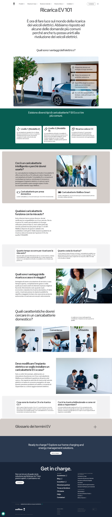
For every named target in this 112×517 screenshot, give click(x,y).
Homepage (17, 504)
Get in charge (55, 453)
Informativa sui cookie (81, 511)
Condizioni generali (81, 508)
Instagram (58, 511)
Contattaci (91, 3)
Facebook (58, 514)
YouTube (58, 510)
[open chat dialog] (3, 514)
